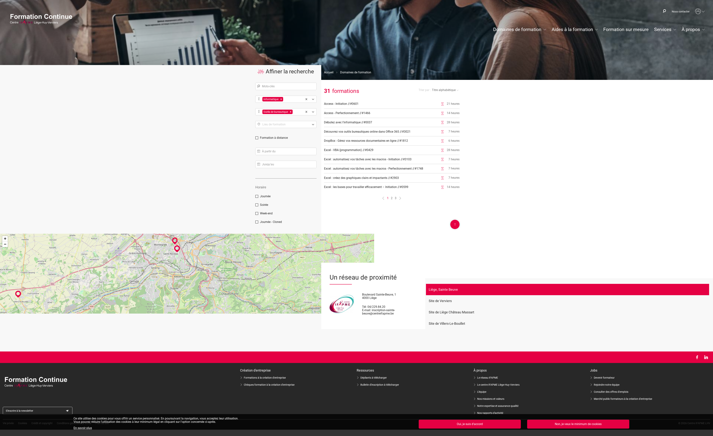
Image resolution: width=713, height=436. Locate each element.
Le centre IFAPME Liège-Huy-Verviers (498, 384)
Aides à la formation (572, 29)
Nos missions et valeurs (490, 398)
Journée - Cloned (271, 222)
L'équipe (481, 391)
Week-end (266, 213)
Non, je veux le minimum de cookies (578, 424)
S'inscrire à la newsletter (19, 410)
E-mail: (366, 310)
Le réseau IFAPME (487, 377)
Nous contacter (681, 11)
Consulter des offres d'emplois (611, 391)
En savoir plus (83, 428)
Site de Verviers (440, 301)
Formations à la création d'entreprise (265, 377)
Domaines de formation (517, 29)
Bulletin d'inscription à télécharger (379, 384)
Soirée (264, 205)
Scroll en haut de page (455, 224)
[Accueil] (42, 19)
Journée (265, 196)
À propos (691, 29)
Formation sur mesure (626, 29)
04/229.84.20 (376, 307)
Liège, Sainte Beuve (443, 289)
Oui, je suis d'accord (470, 424)
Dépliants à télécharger (373, 377)
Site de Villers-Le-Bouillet (447, 323)
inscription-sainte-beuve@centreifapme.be (378, 311)
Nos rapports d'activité (490, 412)
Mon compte (700, 11)
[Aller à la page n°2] (400, 198)
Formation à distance (274, 138)
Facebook (697, 357)
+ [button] (5, 238)
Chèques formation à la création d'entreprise (269, 384)
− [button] (5, 244)
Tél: (364, 307)
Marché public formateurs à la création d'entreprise (623, 398)
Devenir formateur (604, 377)
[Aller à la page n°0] (383, 198)
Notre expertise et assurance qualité (497, 405)
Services (662, 29)
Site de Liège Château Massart (451, 312)
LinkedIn (706, 357)
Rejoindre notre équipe (606, 384)
